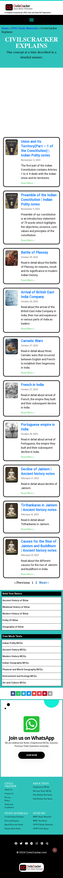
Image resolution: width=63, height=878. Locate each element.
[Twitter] (21, 843)
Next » (44, 582)
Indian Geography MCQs (15, 662)
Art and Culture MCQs (14, 682)
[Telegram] (31, 843)
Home (5, 28)
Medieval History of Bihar (16, 607)
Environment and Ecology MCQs (19, 676)
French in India (32, 385)
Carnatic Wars (32, 341)
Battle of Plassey (34, 252)
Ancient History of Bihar (15, 600)
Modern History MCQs (14, 656)
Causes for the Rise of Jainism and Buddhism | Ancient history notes (39, 546)
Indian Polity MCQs (12, 643)
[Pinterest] (41, 843)
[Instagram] (36, 843)
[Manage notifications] (54, 850)
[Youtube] (26, 843)
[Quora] (47, 843)
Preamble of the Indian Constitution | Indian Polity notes (39, 199)
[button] (31, 19)
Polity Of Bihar (10, 620)
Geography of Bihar (13, 626)
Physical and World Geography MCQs (22, 669)
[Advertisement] (31, 100)
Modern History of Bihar (15, 613)
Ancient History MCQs (14, 649)
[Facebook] (16, 843)
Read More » (28, 183)
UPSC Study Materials (24, 28)
